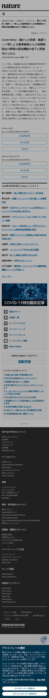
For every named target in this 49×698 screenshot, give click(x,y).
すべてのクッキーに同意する (24, 688)
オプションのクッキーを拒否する (25, 694)
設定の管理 (41, 680)
